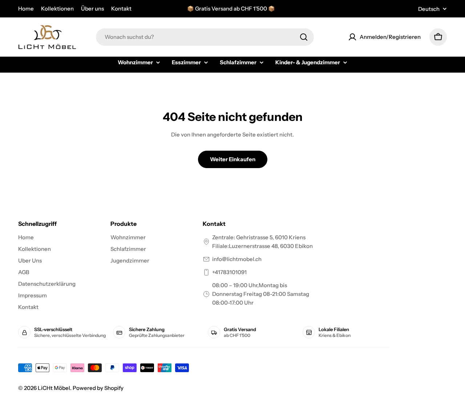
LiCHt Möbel (54, 387)
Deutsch (429, 9)
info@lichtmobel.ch (237, 259)
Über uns (92, 8)
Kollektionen (57, 8)
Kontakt (121, 8)
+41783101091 (229, 272)
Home (26, 8)
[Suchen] (303, 37)
